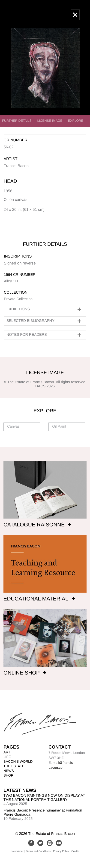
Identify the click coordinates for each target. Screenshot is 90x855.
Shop (8, 775)
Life (7, 757)
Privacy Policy (61, 851)
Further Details (17, 120)
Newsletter (18, 851)
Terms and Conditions (38, 851)
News (8, 771)
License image (49, 120)
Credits (75, 851)
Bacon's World (18, 762)
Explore (75, 120)
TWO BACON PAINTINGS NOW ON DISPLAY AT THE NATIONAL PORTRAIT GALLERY (44, 798)
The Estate (13, 766)
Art (6, 752)
